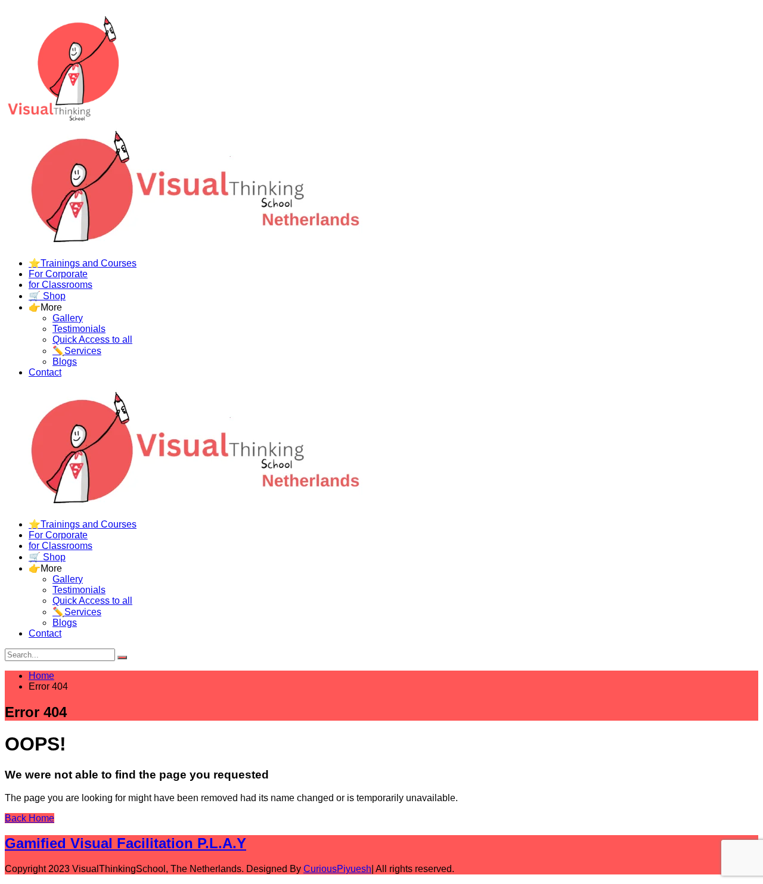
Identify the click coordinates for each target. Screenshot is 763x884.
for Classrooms (60, 285)
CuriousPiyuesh (337, 869)
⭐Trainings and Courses (83, 263)
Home (41, 676)
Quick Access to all (92, 339)
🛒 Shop (47, 296)
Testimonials (79, 329)
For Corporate (58, 274)
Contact (45, 372)
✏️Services (76, 351)
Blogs (64, 361)
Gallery (67, 318)
